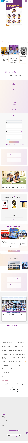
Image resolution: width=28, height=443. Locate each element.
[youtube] (18, 430)
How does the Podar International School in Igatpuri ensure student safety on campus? (13, 358)
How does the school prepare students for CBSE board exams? (12, 361)
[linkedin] (14, 430)
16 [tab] (17, 217)
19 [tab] (19, 217)
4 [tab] (7, 217)
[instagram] (16, 430)
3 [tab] (6, 217)
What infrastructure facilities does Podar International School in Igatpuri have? (13, 332)
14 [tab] (15, 217)
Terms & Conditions (14, 436)
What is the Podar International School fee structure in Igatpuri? (11, 368)
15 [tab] (16, 217)
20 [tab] (20, 217)
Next (26, 180)
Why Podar (3, 417)
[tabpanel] (14, 13)
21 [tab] (21, 217)
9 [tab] (11, 217)
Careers (3, 421)
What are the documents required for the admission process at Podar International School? (12, 372)
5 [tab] (8, 217)
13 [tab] (14, 217)
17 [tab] (18, 217)
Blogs (3, 425)
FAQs (3, 424)
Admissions (3, 422)
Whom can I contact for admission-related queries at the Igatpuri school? (13, 354)
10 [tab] (12, 217)
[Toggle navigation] (26, 1)
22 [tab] (22, 217)
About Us (3, 416)
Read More (4, 320)
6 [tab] (9, 217)
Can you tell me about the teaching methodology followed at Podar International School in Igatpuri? (12, 347)
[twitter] (12, 430)
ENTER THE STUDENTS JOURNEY (14, 250)
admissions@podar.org (10, 410)
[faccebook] (10, 430)
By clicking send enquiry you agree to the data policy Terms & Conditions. (14, 144)
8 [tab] (10, 217)
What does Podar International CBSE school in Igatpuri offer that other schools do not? (13, 328)
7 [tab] (9, 217)
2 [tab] (5, 217)
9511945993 (8, 410)
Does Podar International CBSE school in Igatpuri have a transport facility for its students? (13, 350)
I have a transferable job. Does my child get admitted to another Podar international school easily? (13, 343)
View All (14, 219)
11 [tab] (13, 217)
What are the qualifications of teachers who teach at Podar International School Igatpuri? (13, 376)
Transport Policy (4, 420)
